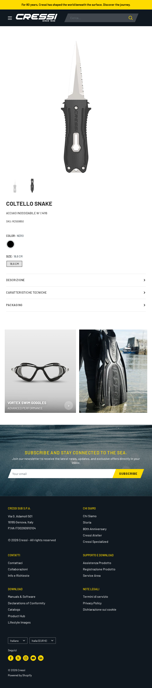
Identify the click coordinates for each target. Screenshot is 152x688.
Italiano (14, 640)
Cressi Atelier (92, 535)
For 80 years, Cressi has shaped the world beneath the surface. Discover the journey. (76, 4)
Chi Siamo (90, 516)
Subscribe (128, 473)
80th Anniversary (94, 529)
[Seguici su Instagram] (25, 658)
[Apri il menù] (10, 18)
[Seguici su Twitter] (18, 658)
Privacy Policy (92, 603)
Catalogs (14, 609)
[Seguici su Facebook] (10, 658)
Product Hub (16, 616)
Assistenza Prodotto (97, 563)
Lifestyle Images (19, 622)
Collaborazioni (18, 569)
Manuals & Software (21, 596)
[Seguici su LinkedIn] (41, 658)
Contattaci (15, 563)
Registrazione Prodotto (99, 569)
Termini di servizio (95, 596)
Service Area (92, 575)
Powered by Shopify (20, 675)
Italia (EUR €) (39, 640)
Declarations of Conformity (26, 603)
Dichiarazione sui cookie (99, 609)
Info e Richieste (18, 575)
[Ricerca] (134, 17)
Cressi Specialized (95, 541)
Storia (87, 522)
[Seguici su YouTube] (33, 658)
